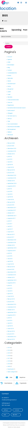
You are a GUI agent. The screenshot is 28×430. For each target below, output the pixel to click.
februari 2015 (11, 299)
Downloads (10, 369)
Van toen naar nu (12, 115)
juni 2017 (9, 223)
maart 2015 (10, 296)
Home (9, 86)
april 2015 (10, 293)
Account (9, 56)
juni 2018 (9, 191)
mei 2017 (9, 226)
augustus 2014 (11, 315)
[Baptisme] (18, 377)
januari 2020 (10, 145)
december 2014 (11, 304)
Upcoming (16, 30)
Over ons (9, 102)
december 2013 (11, 336)
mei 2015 (9, 290)
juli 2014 (9, 317)
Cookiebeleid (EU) (12, 72)
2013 (8, 347)
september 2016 (11, 247)
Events (9, 75)
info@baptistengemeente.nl (9, 399)
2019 (8, 363)
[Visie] (7, 377)
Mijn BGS (9, 97)
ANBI (8, 62)
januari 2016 (10, 269)
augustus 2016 (11, 250)
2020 (8, 366)
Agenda (9, 59)
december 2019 (11, 148)
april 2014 (10, 325)
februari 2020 (11, 143)
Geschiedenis (8, 383)
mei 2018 (9, 194)
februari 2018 (11, 202)
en (18, 425)
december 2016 (11, 239)
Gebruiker (10, 78)
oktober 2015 (11, 277)
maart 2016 (10, 264)
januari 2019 (10, 172)
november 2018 (11, 178)
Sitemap (4, 425)
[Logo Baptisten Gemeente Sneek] (5, 2)
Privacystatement (21, 422)
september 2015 (11, 280)
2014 (8, 350)
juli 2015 (9, 285)
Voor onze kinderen (12, 124)
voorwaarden (22, 425)
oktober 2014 (11, 309)
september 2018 (11, 183)
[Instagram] (21, 2)
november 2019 (11, 151)
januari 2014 (10, 334)
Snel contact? (11, 110)
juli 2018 (9, 188)
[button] (26, 2)
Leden (9, 91)
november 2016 (11, 242)
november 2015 (11, 274)
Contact (9, 70)
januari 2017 (10, 237)
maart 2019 (10, 167)
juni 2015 (9, 288)
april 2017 (10, 229)
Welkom (9, 132)
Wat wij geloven (11, 129)
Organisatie (23, 383)
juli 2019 (9, 156)
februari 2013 (11, 339)
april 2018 (10, 196)
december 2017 (11, 207)
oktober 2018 (11, 180)
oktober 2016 (11, 245)
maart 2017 (10, 231)
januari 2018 (10, 204)
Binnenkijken (10, 64)
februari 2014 (11, 331)
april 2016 (10, 261)
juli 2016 (9, 253)
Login (8, 94)
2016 (8, 355)
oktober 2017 (11, 213)
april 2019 (10, 164)
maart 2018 (10, 199)
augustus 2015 (11, 282)
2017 (8, 358)
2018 (8, 361)
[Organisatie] (18, 383)
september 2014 (11, 312)
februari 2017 (11, 234)
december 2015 (11, 272)
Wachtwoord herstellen (13, 126)
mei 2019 (9, 161)
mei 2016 (9, 258)
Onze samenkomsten (13, 99)
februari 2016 (11, 266)
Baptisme (22, 377)
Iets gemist (10, 89)
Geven (9, 81)
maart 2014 (10, 328)
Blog (8, 67)
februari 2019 (11, 170)
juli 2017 (9, 221)
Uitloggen (10, 113)
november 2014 (11, 307)
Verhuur (9, 118)
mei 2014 (9, 323)
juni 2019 (9, 159)
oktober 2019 (11, 153)
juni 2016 (9, 256)
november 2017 (11, 210)
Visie (8, 121)
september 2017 (11, 215)
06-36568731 (5, 397)
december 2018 (11, 175)
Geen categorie (11, 371)
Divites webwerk (17, 427)
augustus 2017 (11, 218)
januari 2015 (10, 301)
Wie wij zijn (10, 134)
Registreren (10, 105)
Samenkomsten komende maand (16, 107)
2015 (8, 353)
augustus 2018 (11, 186)
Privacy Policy (15, 425)
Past (25, 30)
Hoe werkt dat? (11, 83)
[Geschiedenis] (2, 383)
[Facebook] (18, 2)
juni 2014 (9, 320)
